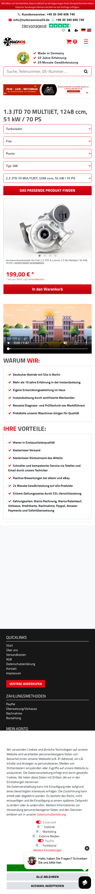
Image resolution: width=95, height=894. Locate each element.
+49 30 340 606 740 (70, 20)
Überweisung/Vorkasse (21, 708)
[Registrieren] (77, 30)
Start (9, 645)
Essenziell (49, 822)
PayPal (10, 704)
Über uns (12, 650)
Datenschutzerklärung (20, 664)
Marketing (49, 831)
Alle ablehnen (47, 876)
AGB (9, 659)
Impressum (13, 673)
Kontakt (11, 668)
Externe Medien (49, 836)
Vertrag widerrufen (26, 683)
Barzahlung (13, 718)
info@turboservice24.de (31, 20)
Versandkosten (36, 279)
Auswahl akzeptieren (47, 885)
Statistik (49, 827)
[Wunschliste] (63, 30)
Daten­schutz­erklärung (51, 814)
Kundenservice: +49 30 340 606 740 (48, 14)
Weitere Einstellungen (47, 850)
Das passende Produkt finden (47, 190)
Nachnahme (14, 713)
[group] (47, 229)
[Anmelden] (69, 30)
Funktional (49, 845)
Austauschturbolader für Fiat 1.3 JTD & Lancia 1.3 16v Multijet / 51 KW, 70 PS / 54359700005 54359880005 (46, 261)
